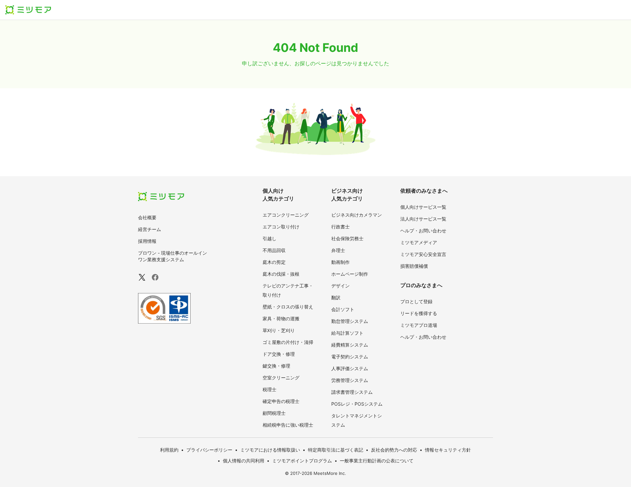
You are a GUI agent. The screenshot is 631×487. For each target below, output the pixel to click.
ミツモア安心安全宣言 (423, 254)
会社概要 (147, 217)
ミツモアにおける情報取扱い (270, 450)
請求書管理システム (352, 392)
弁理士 (338, 250)
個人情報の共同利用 (243, 460)
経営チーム (149, 229)
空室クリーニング (281, 377)
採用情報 (147, 241)
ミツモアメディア (418, 242)
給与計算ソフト (347, 333)
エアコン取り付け (281, 226)
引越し (269, 238)
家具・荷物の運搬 (281, 318)
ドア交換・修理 (279, 354)
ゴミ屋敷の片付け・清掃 (288, 342)
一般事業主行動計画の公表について (376, 460)
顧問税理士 (274, 413)
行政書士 (340, 226)
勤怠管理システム (349, 321)
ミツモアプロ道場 (418, 325)
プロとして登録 (416, 301)
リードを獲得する (418, 313)
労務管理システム (349, 380)
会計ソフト (342, 309)
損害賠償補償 (414, 266)
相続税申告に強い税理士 (288, 425)
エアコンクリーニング (286, 215)
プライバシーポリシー (209, 450)
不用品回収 (274, 250)
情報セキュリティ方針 (448, 450)
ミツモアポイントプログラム (302, 460)
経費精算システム (349, 345)
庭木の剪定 (274, 262)
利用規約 (169, 450)
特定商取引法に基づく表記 (335, 450)
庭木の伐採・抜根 (281, 274)
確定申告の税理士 (281, 401)
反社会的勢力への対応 (394, 450)
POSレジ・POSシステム (357, 404)
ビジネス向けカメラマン (356, 215)
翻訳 (335, 297)
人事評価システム (349, 368)
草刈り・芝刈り (279, 330)
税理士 (269, 389)
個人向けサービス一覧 (423, 207)
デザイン (340, 285)
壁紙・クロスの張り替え (288, 306)
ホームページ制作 (349, 274)
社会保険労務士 (347, 238)
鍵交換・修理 (276, 366)
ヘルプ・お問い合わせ (423, 230)
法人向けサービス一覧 (423, 219)
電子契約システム (349, 356)
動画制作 (340, 262)
